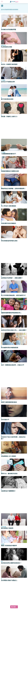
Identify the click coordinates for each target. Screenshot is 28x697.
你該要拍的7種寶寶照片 (8, 491)
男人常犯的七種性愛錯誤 (8, 206)
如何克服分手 (5, 419)
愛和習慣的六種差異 (7, 528)
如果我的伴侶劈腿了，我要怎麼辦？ (12, 278)
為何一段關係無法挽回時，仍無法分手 (12, 365)
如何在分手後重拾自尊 (8, 82)
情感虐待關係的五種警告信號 (10, 171)
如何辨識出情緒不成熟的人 (9, 580)
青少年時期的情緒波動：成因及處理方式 (13, 295)
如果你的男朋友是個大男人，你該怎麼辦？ (14, 330)
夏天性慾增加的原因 (7, 99)
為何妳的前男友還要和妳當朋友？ (11, 563)
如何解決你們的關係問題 (8, 29)
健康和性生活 (3, 45)
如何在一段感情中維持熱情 (9, 64)
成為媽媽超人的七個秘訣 (8, 456)
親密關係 (2, 544)
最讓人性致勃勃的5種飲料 (9, 545)
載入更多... (14, 607)
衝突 (2, 561)
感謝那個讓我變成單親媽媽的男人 (11, 313)
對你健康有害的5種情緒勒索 (9, 347)
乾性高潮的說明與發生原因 (9, 241)
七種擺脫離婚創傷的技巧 (8, 154)
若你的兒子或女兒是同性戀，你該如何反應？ (13, 438)
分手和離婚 (3, 80)
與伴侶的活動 (3, 526)
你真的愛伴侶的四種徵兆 (8, 223)
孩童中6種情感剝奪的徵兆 (9, 402)
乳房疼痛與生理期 (6, 47)
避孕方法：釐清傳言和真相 (9, 473)
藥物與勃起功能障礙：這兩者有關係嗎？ (13, 188)
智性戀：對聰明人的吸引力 (9, 116)
